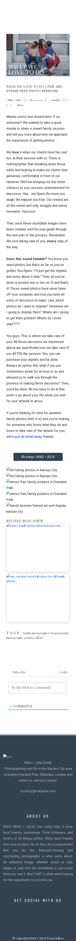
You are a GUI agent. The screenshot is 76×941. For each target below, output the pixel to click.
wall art (38, 637)
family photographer (36, 633)
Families (56, 100)
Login (63, 672)
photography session (19, 637)
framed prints (59, 633)
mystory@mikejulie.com (38, 791)
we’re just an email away (24, 437)
